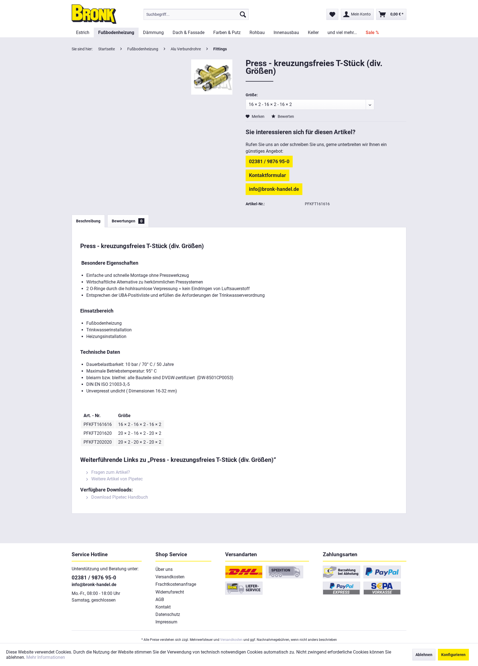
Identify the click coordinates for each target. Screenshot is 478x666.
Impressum (166, 622)
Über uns (164, 569)
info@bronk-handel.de (274, 189)
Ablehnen (423, 654)
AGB (159, 599)
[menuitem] (196, 14)
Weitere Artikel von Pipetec (116, 479)
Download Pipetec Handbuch (119, 497)
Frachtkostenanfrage (175, 584)
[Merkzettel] (332, 14)
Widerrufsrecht (169, 592)
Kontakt (163, 607)
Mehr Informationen (45, 657)
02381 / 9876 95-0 (269, 161)
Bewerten (285, 116)
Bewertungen (127, 221)
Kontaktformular (267, 175)
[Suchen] (243, 14)
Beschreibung (88, 221)
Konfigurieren (453, 654)
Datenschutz (167, 614)
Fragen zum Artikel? (110, 472)
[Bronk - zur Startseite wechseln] (94, 14)
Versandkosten (170, 576)
